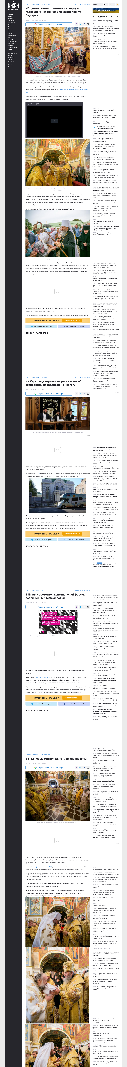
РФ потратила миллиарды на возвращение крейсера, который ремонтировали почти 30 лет (103, 170)
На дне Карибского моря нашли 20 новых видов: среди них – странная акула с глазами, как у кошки (105, 704)
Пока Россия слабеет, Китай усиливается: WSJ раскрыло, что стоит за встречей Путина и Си (105, 139)
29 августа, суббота (101, 948)
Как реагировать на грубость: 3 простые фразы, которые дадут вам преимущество (104, 1033)
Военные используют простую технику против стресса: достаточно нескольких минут (104, 324)
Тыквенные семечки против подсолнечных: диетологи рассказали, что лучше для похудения (105, 610)
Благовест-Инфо (42, 677)
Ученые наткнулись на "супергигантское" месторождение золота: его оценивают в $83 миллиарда (105, 502)
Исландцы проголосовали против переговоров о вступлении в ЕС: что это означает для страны (105, 117)
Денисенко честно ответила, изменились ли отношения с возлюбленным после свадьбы (105, 623)
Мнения (10, 59)
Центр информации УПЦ (44, 867)
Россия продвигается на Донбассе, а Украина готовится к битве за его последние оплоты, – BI (105, 133)
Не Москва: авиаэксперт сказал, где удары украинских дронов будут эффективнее (105, 335)
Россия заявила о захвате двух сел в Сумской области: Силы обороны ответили (106, 221)
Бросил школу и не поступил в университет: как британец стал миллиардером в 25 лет (104, 775)
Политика (11, 20)
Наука (10, 33)
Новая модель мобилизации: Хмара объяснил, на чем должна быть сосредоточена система (105, 208)
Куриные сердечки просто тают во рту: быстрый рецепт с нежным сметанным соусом (106, 693)
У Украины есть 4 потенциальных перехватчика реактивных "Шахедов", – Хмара (105, 366)
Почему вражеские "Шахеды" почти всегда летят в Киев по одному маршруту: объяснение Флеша (106, 188)
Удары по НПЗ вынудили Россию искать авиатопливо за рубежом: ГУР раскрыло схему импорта (104, 662)
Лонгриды (11, 61)
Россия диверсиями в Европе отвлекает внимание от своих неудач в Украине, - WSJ (104, 680)
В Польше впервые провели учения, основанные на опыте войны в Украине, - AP (105, 21)
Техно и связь (12, 35)
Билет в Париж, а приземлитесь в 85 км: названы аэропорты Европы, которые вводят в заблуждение (106, 879)
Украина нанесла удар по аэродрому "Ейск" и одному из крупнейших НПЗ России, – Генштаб (105, 564)
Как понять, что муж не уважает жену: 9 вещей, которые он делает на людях (104, 923)
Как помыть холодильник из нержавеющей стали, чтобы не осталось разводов (105, 824)
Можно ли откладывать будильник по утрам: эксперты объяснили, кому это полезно (106, 462)
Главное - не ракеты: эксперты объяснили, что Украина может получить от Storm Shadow (105, 1051)
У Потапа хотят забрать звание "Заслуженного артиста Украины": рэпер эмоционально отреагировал (105, 353)
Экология (11, 27)
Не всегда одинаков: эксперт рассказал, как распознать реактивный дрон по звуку (104, 898)
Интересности (12, 47)
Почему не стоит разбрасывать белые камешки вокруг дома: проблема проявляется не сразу (104, 272)
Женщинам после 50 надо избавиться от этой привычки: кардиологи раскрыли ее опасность (105, 317)
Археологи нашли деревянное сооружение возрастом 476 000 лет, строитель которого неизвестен (103, 892)
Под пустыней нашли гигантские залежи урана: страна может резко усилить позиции (106, 347)
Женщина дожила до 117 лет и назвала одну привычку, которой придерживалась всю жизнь (104, 616)
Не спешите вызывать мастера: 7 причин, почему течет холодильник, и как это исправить (105, 489)
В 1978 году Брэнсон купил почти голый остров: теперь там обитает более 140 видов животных (105, 41)
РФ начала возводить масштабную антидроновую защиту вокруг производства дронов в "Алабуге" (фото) (106, 916)
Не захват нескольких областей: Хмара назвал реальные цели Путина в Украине (104, 195)
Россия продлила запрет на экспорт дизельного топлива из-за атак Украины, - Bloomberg (105, 1027)
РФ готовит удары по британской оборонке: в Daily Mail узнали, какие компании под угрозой (104, 520)
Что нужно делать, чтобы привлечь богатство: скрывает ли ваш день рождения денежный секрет (106, 654)
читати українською (82, 4)
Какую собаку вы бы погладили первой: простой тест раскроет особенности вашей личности (104, 538)
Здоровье (11, 43)
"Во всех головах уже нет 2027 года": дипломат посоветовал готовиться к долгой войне (105, 630)
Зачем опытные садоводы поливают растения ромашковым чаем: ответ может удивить (105, 885)
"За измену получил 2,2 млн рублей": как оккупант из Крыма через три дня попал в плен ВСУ (106, 298)
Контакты (11, 69)
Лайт (9, 37)
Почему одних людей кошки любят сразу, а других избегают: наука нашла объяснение (105, 285)
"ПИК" (37, 474)
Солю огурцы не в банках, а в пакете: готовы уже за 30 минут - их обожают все (103, 558)
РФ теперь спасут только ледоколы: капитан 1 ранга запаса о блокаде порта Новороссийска (106, 278)
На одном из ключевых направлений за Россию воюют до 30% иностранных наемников (106, 953)
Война (10, 16)
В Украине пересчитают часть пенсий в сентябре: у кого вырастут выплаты (103, 647)
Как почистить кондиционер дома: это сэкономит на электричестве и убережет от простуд (105, 1040)
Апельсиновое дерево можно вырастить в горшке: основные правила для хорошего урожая (106, 936)
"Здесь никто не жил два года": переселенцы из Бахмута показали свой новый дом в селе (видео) (105, 311)
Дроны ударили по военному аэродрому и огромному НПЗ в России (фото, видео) (104, 761)
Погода (10, 49)
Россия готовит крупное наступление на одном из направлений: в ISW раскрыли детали (105, 711)
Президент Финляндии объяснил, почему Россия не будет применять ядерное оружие (104, 910)
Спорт (10, 31)
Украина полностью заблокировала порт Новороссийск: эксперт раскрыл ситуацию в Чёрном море (105, 373)
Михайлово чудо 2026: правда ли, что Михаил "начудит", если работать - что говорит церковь (105, 817)
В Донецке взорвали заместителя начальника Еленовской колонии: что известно (105, 717)
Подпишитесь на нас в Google (50, 24)
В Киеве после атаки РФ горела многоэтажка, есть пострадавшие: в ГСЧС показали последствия (105, 799)
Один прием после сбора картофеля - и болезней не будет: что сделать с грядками (105, 792)
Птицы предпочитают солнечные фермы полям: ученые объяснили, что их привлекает (105, 152)
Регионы (11, 29)
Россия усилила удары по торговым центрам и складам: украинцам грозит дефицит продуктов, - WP (106, 228)
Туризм (10, 45)
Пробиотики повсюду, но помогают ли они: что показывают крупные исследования (105, 981)
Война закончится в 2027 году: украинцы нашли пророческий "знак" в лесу (104, 514)
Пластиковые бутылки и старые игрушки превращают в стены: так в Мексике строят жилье (104, 360)
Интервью (11, 57)
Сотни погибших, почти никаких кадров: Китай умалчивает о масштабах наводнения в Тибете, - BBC (104, 265)
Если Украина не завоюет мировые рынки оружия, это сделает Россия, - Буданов (105, 987)
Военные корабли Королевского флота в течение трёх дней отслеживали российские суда (105, 929)
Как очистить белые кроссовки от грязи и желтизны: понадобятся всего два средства (105, 1062)
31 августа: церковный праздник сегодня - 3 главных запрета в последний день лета (105, 201)
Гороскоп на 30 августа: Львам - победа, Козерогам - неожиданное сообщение (104, 786)
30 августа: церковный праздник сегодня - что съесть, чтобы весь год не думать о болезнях (104, 830)
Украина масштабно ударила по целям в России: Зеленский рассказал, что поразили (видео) (105, 448)
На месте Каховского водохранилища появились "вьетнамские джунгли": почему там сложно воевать (105, 686)
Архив (10, 64)
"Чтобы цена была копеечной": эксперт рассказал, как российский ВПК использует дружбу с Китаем (105, 478)
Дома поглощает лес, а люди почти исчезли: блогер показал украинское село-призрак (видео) (105, 603)
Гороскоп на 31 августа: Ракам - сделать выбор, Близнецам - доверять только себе (104, 214)
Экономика (11, 22)
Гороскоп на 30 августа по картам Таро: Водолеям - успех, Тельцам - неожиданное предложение (105, 768)
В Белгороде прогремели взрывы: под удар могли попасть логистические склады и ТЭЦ (105, 110)
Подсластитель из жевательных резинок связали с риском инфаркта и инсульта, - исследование (104, 668)
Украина (10, 18)
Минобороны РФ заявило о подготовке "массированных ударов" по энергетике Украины (104, 527)
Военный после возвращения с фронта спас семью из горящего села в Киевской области (104, 379)
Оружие (10, 39)
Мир (9, 25)
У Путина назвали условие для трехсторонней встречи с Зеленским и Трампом (104, 34)
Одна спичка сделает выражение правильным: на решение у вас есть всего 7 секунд (106, 755)
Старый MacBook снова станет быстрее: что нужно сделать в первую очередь (104, 837)
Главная (10, 14)
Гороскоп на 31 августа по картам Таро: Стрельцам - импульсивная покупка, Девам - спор (105, 164)
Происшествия (12, 41)
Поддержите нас (105, 11)
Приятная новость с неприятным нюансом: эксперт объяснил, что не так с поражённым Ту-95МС (105, 455)
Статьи (10, 55)
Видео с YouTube (13, 53)
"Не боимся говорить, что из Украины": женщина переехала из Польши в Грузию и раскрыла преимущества (106, 28)
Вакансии (11, 67)
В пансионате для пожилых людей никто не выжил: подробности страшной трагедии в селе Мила (105, 386)
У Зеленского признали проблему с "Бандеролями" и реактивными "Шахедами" (105, 1020)
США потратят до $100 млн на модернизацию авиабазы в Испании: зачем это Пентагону (105, 291)
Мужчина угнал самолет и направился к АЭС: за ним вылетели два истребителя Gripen (105, 636)
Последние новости (104, 17)
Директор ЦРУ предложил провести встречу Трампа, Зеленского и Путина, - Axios (106, 810)
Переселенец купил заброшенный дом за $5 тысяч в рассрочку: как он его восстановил (105, 182)
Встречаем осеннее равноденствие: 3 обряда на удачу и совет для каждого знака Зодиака (105, 551)
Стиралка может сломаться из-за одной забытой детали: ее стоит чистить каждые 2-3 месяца (105, 304)
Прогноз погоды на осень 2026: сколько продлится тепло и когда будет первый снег (104, 545)
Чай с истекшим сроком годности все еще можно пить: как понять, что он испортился (105, 943)
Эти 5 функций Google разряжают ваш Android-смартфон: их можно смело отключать (105, 974)
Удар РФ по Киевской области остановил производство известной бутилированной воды (104, 146)
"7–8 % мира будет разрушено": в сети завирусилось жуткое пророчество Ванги (105, 48)
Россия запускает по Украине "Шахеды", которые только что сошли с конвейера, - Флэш (105, 496)
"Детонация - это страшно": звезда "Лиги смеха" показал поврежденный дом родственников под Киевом (105, 597)
